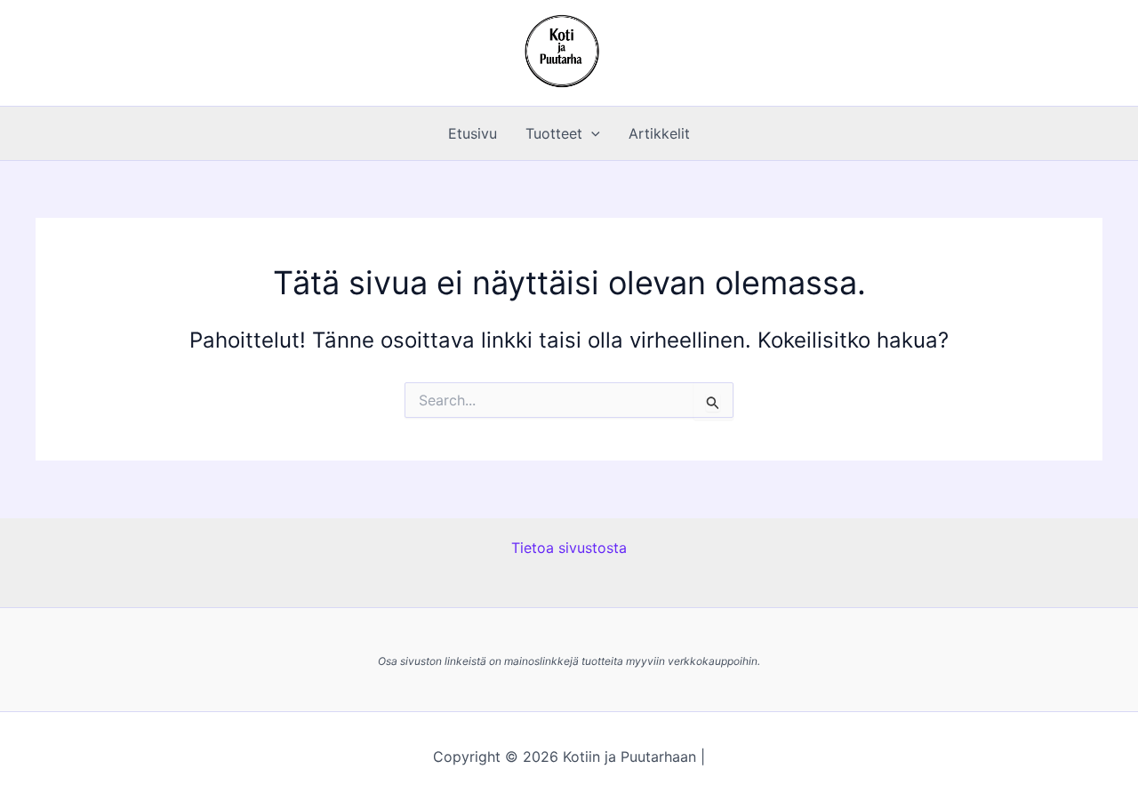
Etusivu (472, 133)
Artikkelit (659, 133)
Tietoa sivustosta (569, 548)
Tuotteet (553, 133)
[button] (591, 133)
